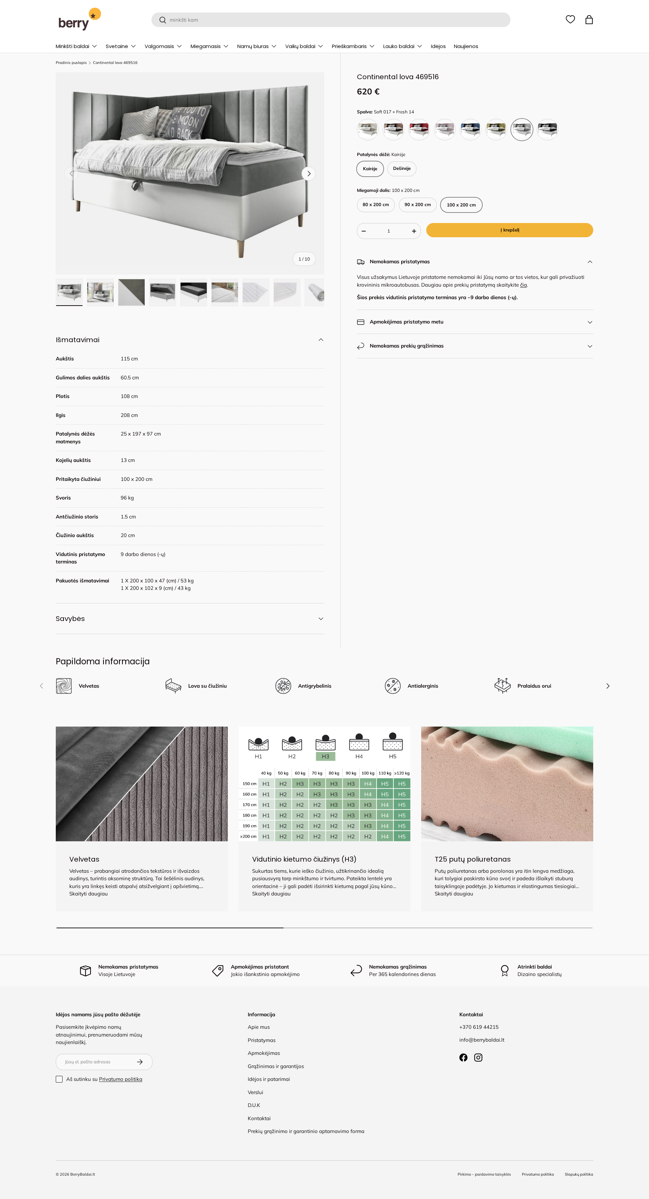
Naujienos (466, 46)
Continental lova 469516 (115, 63)
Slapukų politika (579, 1174)
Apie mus (259, 1027)
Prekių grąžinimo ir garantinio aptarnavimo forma (306, 1131)
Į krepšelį (510, 230)
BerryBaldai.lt (82, 1174)
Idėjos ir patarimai (269, 1079)
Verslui (255, 1092)
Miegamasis (206, 46)
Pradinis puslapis (71, 63)
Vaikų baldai (300, 46)
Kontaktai (259, 1118)
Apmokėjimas (264, 1053)
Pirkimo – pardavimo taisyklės (484, 1174)
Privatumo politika (120, 1079)
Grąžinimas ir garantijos (276, 1066)
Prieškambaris (349, 46)
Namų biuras (253, 46)
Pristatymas (261, 1040)
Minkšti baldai (72, 46)
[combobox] (330, 20)
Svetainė (117, 46)
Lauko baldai (398, 46)
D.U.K (254, 1105)
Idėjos (438, 46)
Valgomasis (159, 46)
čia (523, 285)
